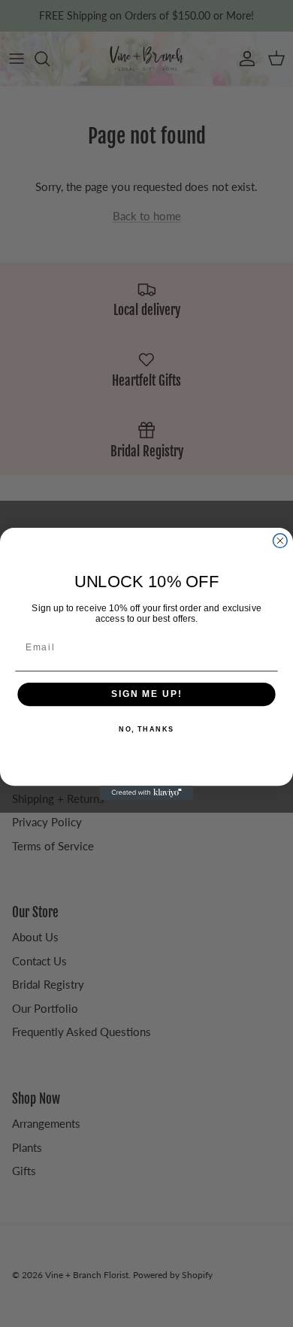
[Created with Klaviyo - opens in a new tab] (147, 793)
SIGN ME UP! (146, 693)
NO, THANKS (146, 730)
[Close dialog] (280, 540)
